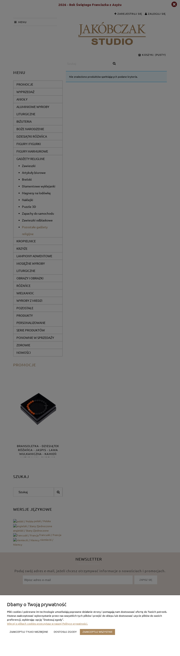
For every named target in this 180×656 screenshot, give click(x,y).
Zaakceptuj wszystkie (97, 632)
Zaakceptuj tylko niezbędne (29, 632)
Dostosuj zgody (65, 632)
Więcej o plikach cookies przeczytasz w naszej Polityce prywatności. (47, 623)
